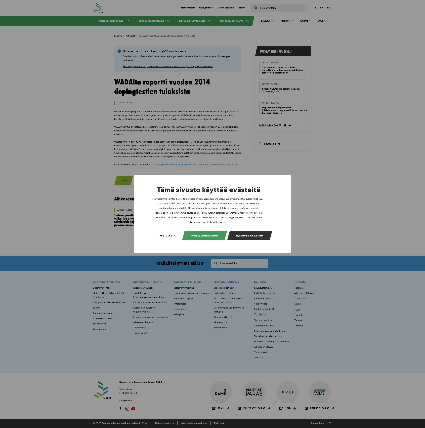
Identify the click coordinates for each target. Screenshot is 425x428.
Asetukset (167, 235)
